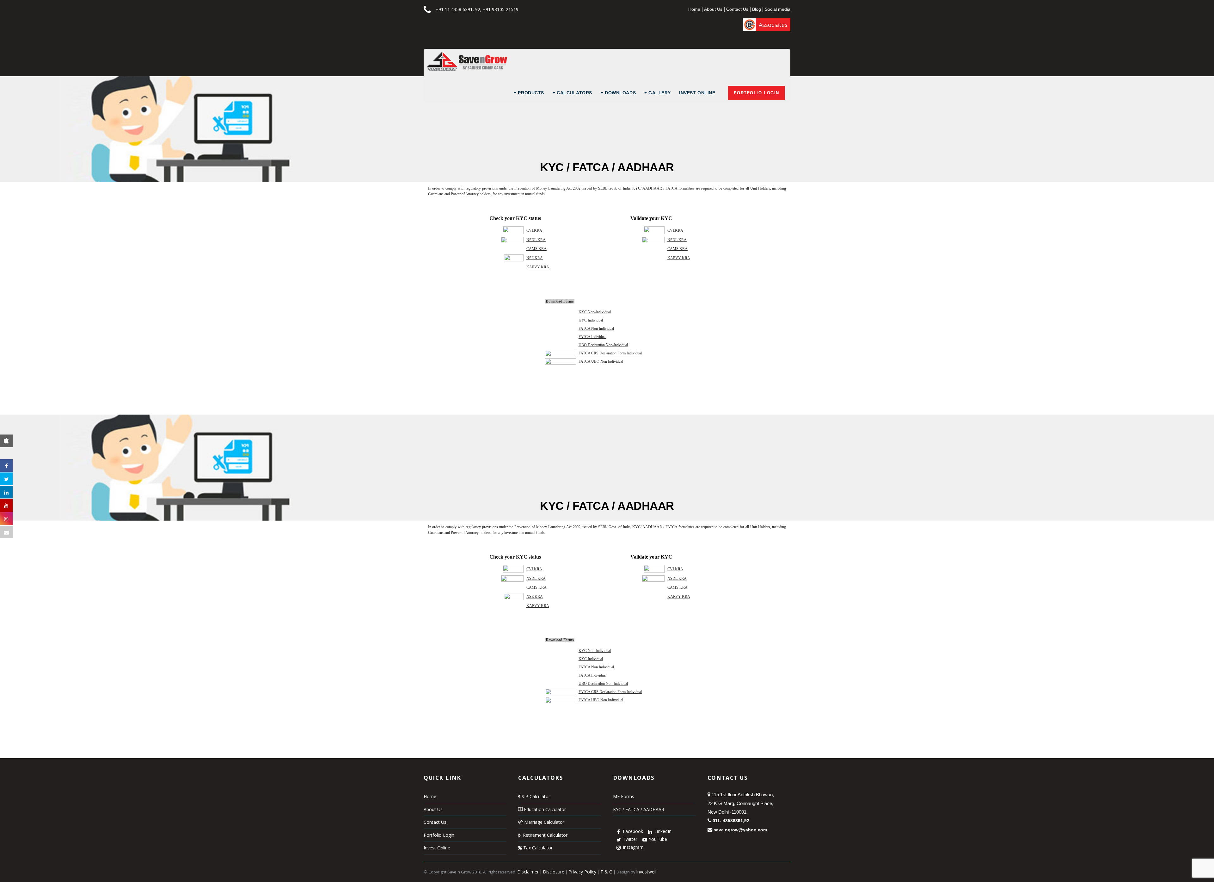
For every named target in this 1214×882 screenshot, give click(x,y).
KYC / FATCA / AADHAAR (638, 809)
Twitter (629, 839)
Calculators (573, 93)
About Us (713, 9)
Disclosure (553, 872)
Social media (777, 9)
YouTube (657, 839)
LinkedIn (662, 831)
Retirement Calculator (544, 835)
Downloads (620, 93)
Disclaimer (528, 872)
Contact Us (737, 9)
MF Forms (623, 796)
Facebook (632, 831)
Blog (756, 9)
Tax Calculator (537, 848)
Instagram (633, 847)
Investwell (646, 872)
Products (530, 93)
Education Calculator (544, 809)
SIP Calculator (535, 796)
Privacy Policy (582, 872)
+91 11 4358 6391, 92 (458, 9)
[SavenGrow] (467, 69)
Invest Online (697, 93)
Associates (773, 24)
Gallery (659, 93)
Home (694, 9)
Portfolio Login (756, 93)
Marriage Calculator (543, 822)
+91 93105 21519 (500, 9)
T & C (606, 872)
